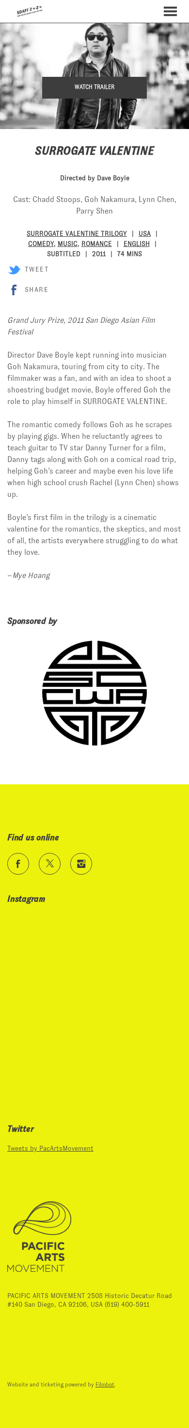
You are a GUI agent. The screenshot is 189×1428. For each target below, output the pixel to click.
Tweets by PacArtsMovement (50, 1148)
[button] (170, 11)
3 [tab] (102, 122)
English (137, 243)
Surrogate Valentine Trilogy (77, 233)
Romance (96, 243)
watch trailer (94, 87)
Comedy (41, 243)
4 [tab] (118, 122)
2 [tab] (87, 122)
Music (68, 243)
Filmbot (104, 1384)
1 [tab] (71, 122)
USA (145, 233)
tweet (37, 269)
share (36, 289)
